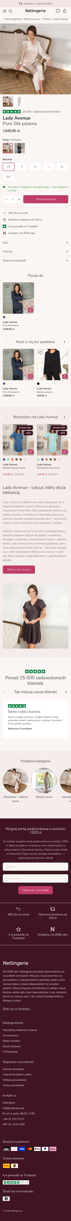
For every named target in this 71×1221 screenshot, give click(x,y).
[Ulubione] (58, 11)
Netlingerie (9, 1102)
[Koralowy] (12, 459)
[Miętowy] (8, 459)
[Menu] (5, 11)
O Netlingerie (10, 1051)
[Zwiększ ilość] (19, 199)
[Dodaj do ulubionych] (4, 27)
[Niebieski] (4, 317)
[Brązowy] (20, 459)
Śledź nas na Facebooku (16, 1008)
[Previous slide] (5, 692)
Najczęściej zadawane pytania (20, 1030)
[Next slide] (66, 692)
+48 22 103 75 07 (13, 1119)
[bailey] (8, 148)
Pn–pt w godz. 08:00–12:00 (19, 1113)
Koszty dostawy (12, 1046)
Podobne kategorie (35, 761)
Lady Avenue (60, 19)
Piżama (47, 19)
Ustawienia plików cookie (17, 1074)
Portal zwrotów (11, 1041)
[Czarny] (38, 383)
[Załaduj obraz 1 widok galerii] (35, 58)
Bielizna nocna (32, 19)
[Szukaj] (12, 11)
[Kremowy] (8, 317)
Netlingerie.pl (16, 1210)
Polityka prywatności (14, 1080)
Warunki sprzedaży (13, 1069)
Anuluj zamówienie (13, 1085)
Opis (5, 242)
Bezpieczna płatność (14, 260)
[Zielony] (16, 459)
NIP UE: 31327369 (14, 1124)
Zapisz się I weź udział (35, 890)
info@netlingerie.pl (13, 1108)
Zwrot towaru (10, 1035)
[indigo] (19, 148)
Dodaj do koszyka (46, 199)
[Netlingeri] (35, 11)
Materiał (7, 251)
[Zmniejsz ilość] (6, 199)
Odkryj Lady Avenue (19, 569)
